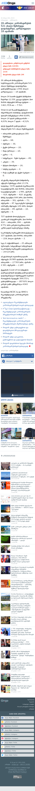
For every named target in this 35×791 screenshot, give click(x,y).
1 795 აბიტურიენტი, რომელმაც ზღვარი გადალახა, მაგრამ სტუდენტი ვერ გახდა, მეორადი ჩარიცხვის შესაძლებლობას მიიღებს (17, 632)
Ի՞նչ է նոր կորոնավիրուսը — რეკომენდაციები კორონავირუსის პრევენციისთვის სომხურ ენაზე (17, 312)
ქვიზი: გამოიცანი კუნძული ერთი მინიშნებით (17, 530)
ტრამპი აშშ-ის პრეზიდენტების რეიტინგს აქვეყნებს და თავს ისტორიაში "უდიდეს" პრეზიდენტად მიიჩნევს (17, 655)
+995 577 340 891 (25, 764)
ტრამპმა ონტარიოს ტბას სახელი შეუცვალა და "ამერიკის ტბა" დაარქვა (17, 689)
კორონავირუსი (13, 350)
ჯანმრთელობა (13, 20)
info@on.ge (15, 764)
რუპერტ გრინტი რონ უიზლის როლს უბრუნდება (17, 549)
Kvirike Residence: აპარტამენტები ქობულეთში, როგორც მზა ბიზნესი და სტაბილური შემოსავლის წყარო (17, 597)
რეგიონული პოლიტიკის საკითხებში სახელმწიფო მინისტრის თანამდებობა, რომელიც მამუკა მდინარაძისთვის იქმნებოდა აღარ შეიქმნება (17, 572)
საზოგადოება (4, 20)
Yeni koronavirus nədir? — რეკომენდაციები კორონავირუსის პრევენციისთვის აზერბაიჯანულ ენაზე (18, 321)
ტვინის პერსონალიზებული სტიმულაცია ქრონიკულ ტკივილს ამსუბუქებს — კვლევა (17, 539)
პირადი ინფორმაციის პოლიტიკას (17, 772)
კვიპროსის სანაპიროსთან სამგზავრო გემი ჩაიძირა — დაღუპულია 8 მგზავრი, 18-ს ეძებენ (17, 476)
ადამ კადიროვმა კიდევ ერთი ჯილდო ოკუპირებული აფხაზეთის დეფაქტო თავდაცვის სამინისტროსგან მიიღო (17, 667)
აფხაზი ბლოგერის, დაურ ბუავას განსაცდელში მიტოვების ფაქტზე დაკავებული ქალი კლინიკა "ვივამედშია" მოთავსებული (10, 413)
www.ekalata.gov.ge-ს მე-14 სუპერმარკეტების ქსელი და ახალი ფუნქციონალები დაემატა (17, 499)
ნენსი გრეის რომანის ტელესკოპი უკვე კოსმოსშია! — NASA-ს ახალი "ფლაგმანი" (17, 508)
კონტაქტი (31, 709)
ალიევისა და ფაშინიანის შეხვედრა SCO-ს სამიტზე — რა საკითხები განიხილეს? (17, 466)
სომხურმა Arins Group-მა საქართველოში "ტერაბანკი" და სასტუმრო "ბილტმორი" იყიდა (10, 437)
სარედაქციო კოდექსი (28, 704)
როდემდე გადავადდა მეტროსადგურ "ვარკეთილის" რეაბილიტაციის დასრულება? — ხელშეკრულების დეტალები (17, 678)
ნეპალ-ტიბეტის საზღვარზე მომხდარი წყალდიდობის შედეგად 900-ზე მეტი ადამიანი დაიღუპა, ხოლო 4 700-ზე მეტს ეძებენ (17, 519)
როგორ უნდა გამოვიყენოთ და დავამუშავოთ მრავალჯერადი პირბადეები (15, 330)
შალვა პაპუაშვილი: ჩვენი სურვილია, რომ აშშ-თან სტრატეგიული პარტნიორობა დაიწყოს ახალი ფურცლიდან (17, 559)
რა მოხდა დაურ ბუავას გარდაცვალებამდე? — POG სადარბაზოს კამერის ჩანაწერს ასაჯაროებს (17, 644)
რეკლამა (31, 702)
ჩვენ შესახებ (31, 699)
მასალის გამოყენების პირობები (25, 706)
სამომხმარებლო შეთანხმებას (17, 769)
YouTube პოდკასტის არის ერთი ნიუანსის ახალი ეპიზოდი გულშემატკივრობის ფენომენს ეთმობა (17, 621)
